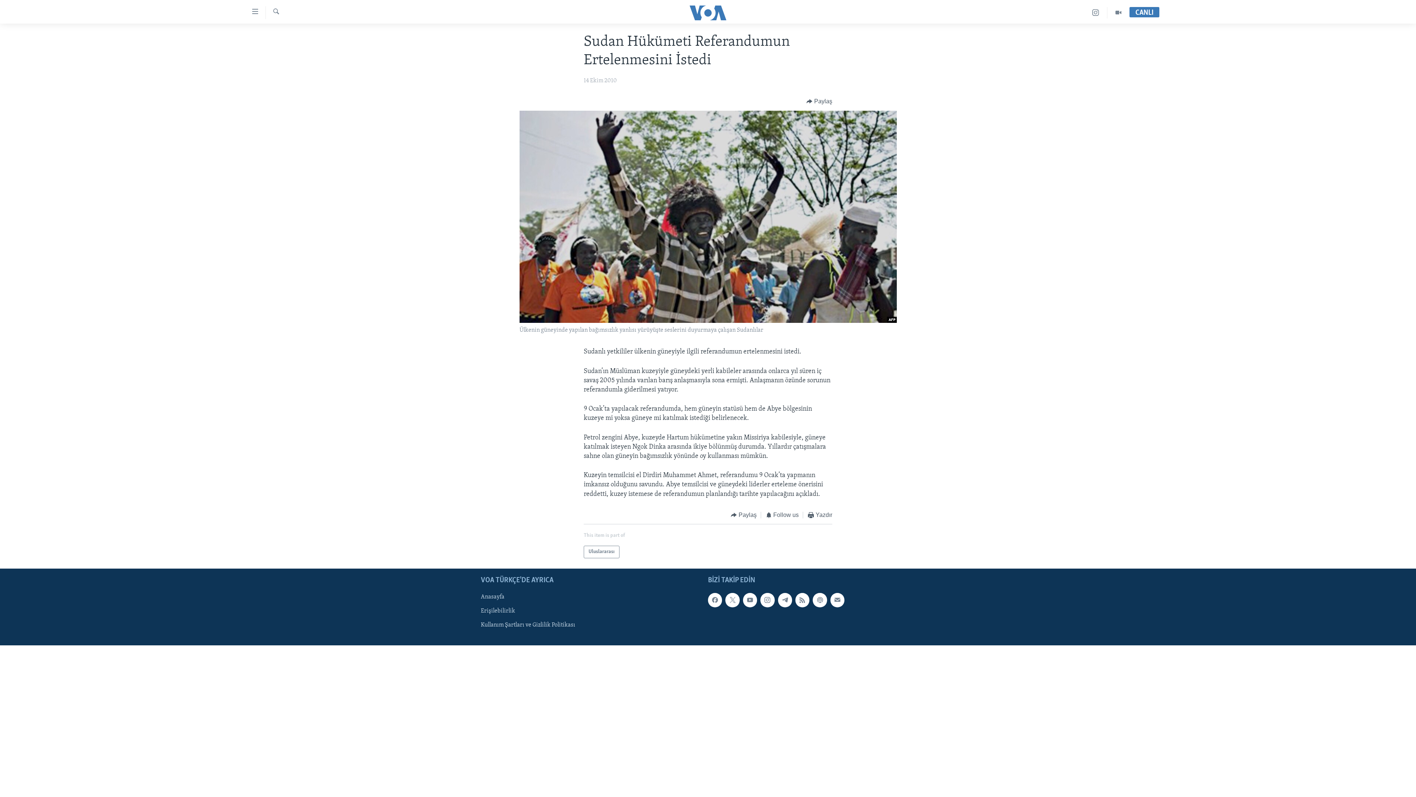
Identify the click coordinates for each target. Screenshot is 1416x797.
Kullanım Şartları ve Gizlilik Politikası (528, 625)
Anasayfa (492, 597)
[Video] (1118, 12)
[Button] (819, 101)
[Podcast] (820, 600)
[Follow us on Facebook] (715, 600)
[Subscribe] (837, 600)
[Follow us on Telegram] (785, 600)
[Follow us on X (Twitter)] (732, 600)
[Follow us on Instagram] (767, 600)
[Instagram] (1095, 12)
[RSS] (802, 600)
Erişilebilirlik (498, 611)
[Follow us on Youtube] (750, 600)
